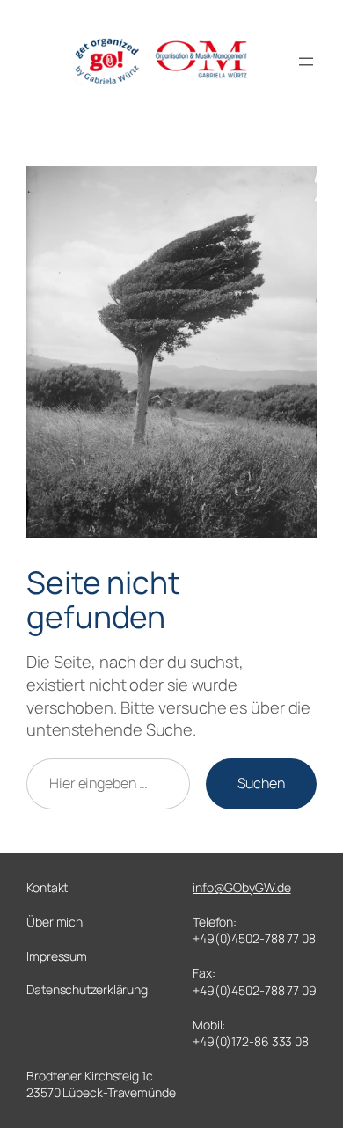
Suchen (261, 783)
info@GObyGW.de (242, 887)
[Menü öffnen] (306, 61)
